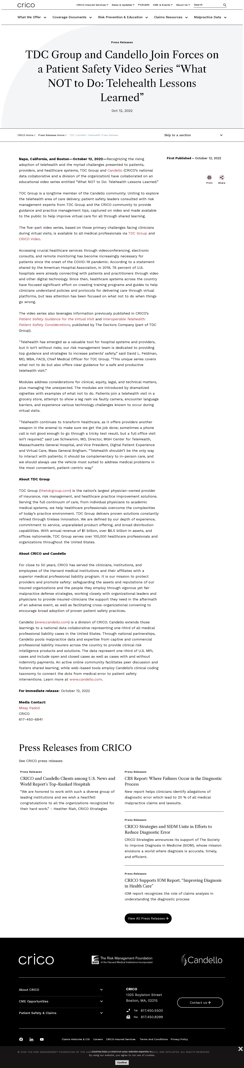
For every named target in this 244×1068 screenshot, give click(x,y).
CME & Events (161, 4)
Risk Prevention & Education (121, 17)
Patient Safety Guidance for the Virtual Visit (56, 319)
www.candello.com (52, 622)
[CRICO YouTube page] (42, 1039)
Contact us (198, 1002)
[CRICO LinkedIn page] (31, 1039)
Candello (115, 170)
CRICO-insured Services (91, 4)
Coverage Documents (70, 17)
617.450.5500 (152, 1010)
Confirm (122, 1062)
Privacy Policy (179, 1039)
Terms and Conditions (154, 1039)
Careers (98, 1039)
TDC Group (137, 233)
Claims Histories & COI (76, 1039)
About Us (182, 4)
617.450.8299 (152, 1017)
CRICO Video (29, 239)
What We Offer (30, 17)
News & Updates (122, 4)
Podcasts (143, 4)
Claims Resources (168, 17)
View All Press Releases (146, 918)
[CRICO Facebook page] (21, 1039)
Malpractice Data (208, 17)
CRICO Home (25, 135)
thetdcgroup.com (55, 490)
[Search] (224, 5)
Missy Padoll (29, 708)
